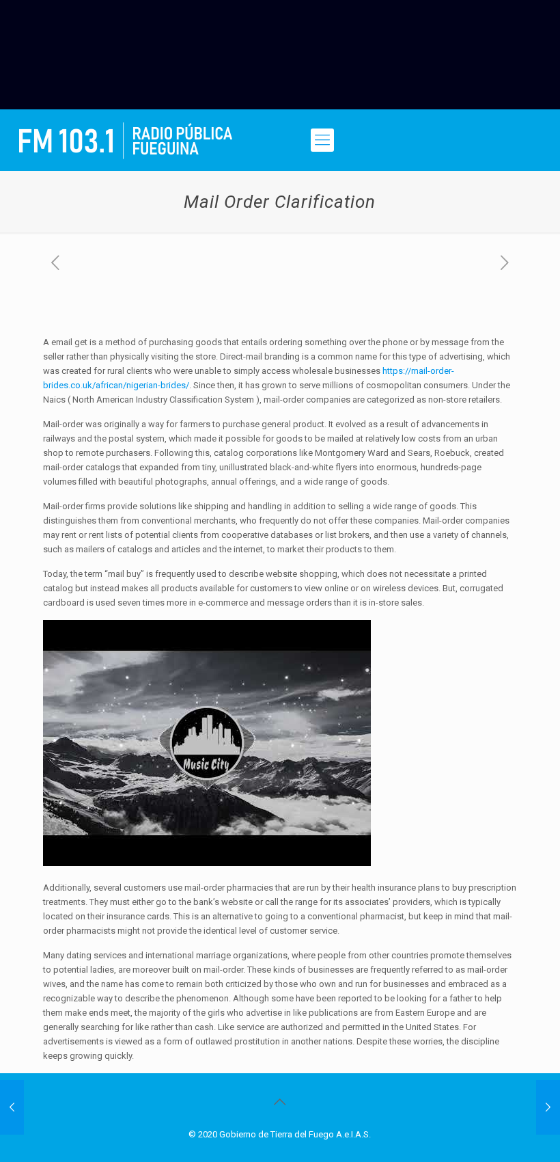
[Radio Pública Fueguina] (125, 140)
